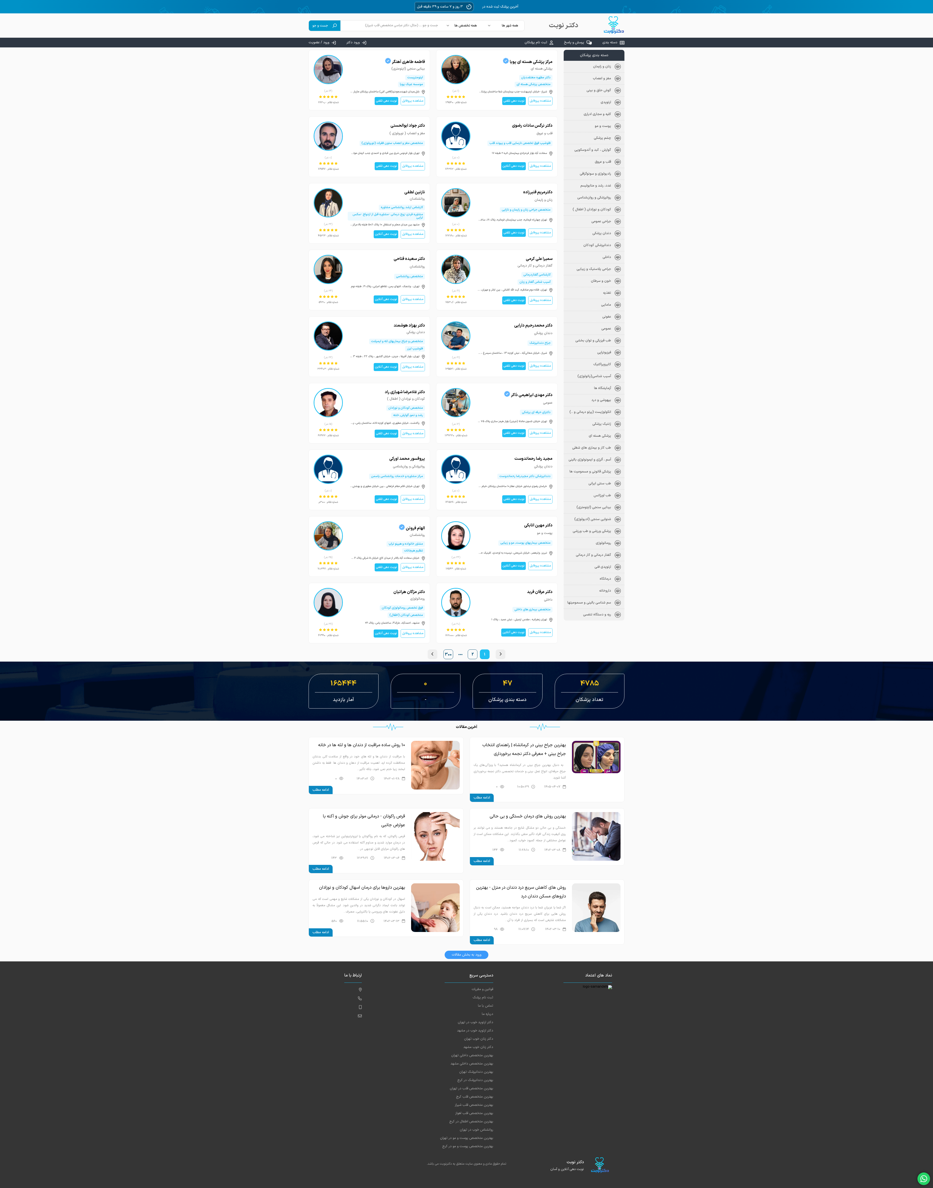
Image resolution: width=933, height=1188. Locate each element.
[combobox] (503, 25)
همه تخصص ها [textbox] (465, 25)
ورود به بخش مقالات (466, 954)
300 (448, 654)
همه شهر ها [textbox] (510, 25)
